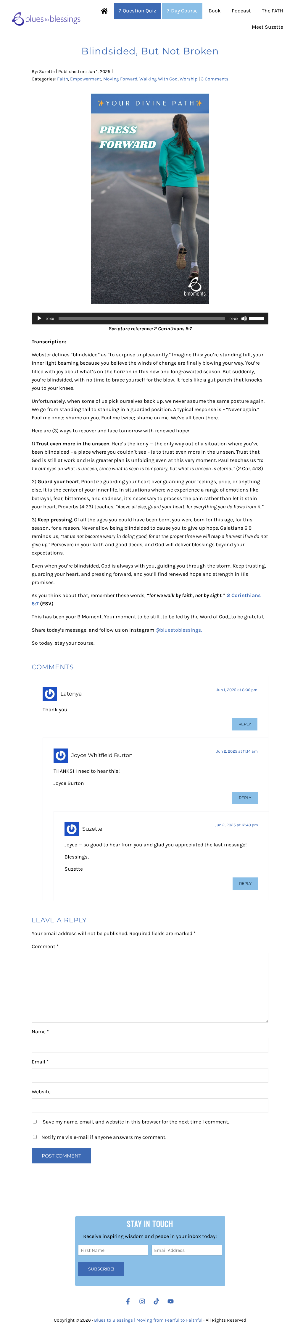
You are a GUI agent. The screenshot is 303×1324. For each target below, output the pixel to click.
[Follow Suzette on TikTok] (158, 1301)
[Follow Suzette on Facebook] (128, 1301)
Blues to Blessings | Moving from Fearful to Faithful (148, 1320)
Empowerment (85, 79)
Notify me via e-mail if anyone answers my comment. (103, 1137)
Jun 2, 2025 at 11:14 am (237, 751)
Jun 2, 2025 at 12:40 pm (236, 824)
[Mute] (244, 318)
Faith (62, 79)
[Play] (39, 318)
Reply (244, 724)
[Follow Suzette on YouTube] (172, 1301)
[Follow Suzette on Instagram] (143, 1301)
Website (41, 1092)
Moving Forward (120, 79)
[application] (150, 318)
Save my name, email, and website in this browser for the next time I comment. (136, 1122)
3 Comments (214, 79)
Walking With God (158, 79)
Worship (188, 79)
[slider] (257, 318)
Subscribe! (101, 1269)
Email (40, 1062)
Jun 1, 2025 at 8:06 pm (236, 689)
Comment (45, 946)
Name (40, 1031)
